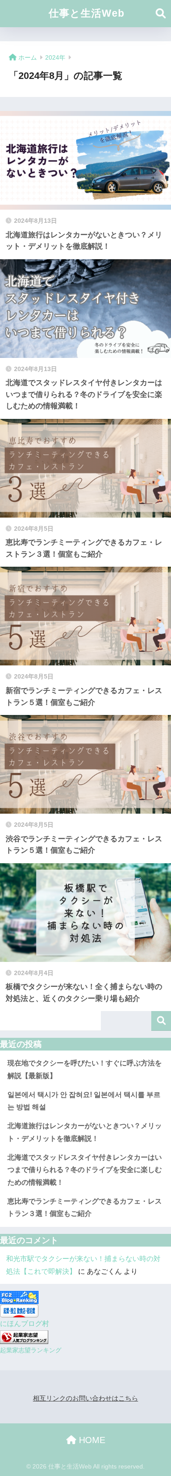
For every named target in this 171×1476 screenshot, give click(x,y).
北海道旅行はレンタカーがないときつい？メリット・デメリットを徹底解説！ (84, 1132)
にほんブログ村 (24, 1323)
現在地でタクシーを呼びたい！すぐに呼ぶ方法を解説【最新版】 (84, 1069)
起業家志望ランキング (30, 1350)
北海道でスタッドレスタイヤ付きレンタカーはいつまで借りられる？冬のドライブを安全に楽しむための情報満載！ (84, 1170)
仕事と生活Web (87, 13)
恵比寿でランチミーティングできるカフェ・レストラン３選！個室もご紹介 (84, 1207)
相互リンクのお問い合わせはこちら (85, 1398)
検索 (161, 1021)
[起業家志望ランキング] (24, 1336)
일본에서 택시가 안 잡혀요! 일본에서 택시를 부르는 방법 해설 (83, 1101)
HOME (90, 1440)
